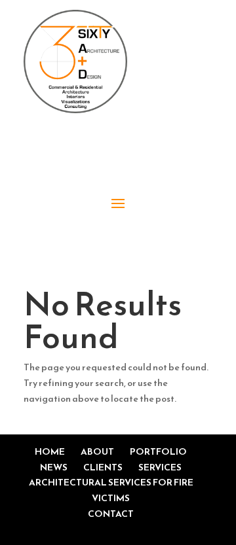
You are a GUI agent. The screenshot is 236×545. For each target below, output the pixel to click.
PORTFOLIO (158, 452)
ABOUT (97, 452)
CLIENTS (103, 467)
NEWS (54, 467)
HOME (50, 452)
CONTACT (111, 514)
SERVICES (160, 467)
